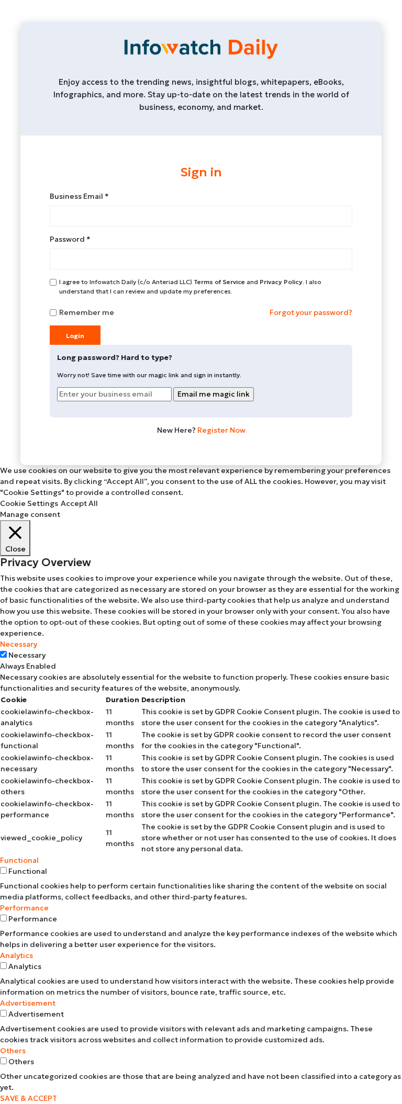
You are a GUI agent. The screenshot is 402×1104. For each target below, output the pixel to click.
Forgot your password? (311, 312)
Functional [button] (19, 860)
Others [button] (13, 1050)
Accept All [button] (79, 503)
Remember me (86, 312)
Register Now (220, 430)
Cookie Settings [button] (29, 503)
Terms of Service (220, 282)
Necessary (27, 655)
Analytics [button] (16, 955)
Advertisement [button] (27, 1003)
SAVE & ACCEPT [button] (28, 1098)
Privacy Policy (281, 282)
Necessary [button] (18, 644)
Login (75, 336)
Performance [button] (24, 908)
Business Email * (79, 196)
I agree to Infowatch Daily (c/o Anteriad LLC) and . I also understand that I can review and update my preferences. (190, 286)
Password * (70, 239)
